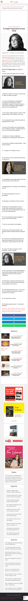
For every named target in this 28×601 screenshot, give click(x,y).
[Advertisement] (14, 18)
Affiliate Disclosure (5, 598)
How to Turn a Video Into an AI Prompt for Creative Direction (12, 570)
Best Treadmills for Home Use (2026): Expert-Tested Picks (14, 584)
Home (3, 7)
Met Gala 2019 (12, 308)
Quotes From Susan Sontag (17, 310)
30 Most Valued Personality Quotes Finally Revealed (16, 352)
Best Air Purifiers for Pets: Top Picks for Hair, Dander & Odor (13, 574)
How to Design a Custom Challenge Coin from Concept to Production (13, 588)
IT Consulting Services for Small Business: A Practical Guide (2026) (13, 548)
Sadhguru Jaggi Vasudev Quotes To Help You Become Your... (16, 337)
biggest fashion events (7, 60)
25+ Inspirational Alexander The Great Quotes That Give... (16, 360)
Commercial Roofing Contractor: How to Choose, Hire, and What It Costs (13, 564)
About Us (3, 597)
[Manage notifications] (24, 597)
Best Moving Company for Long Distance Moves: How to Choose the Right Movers (13, 554)
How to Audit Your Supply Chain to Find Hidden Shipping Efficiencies (13, 579)
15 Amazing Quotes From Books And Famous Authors (16, 374)
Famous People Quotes (15, 7)
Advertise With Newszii (17, 597)
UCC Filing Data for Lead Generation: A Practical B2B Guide (13, 543)
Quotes (7, 7)
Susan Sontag (6, 311)
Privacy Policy (8, 597)
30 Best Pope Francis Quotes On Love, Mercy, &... (15, 367)
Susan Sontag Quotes (16, 311)
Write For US (12, 598)
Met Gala (4, 55)
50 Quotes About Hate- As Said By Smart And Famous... (16, 345)
